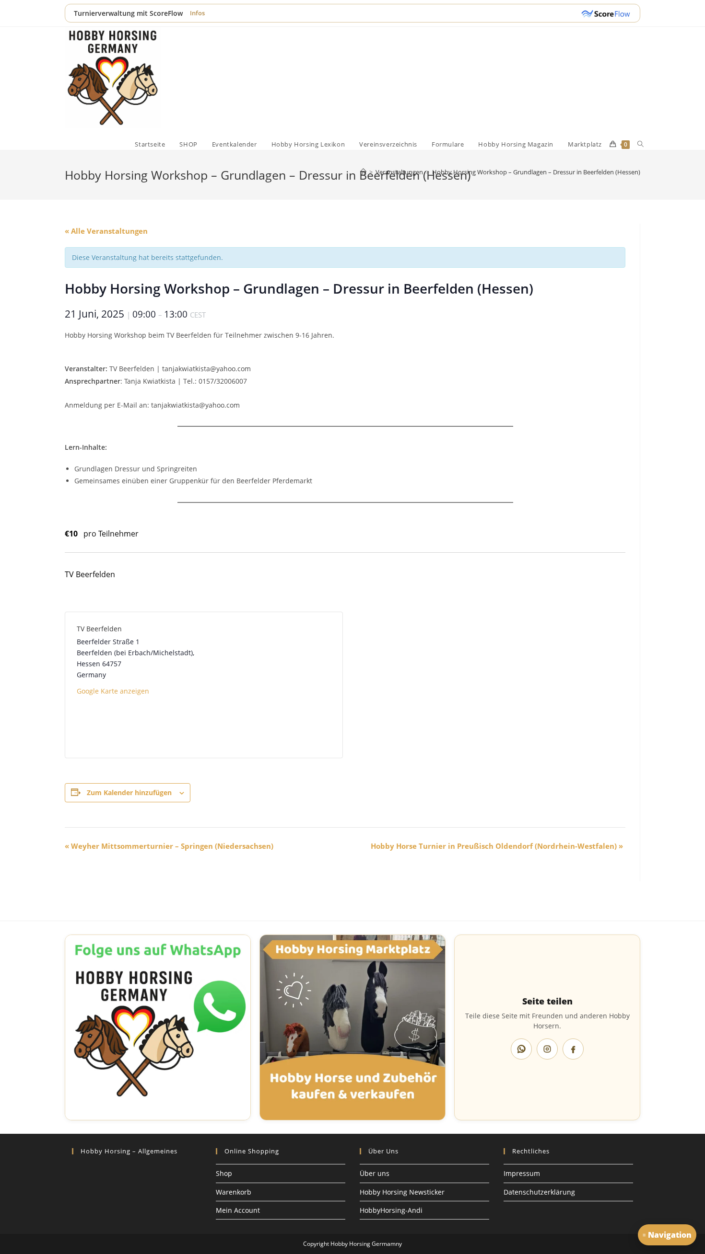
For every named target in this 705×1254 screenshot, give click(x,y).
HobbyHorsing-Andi (391, 1210)
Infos (197, 13)
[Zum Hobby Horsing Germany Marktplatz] (352, 1027)
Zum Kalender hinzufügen (129, 792)
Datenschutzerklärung (539, 1192)
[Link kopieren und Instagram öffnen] (547, 1049)
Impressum (522, 1173)
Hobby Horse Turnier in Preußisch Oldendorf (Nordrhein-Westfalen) (497, 846)
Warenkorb (233, 1192)
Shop (224, 1173)
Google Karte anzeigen (113, 690)
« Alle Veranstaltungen (106, 231)
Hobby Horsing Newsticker (402, 1192)
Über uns (374, 1173)
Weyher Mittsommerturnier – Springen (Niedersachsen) (169, 846)
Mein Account (238, 1210)
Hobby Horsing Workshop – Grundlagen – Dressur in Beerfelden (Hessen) (536, 172)
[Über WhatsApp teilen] (521, 1049)
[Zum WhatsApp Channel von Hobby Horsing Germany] (157, 1027)
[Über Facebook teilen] (573, 1049)
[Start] (363, 172)
